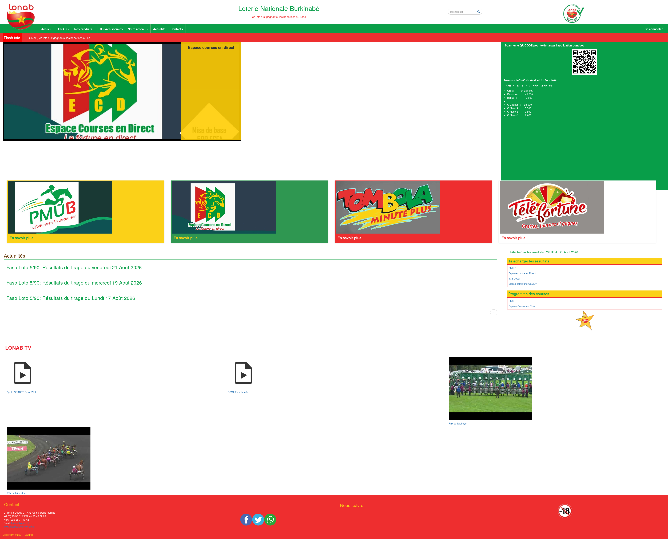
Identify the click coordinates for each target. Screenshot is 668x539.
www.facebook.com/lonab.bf (19, 526)
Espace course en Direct (522, 273)
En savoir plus (21, 237)
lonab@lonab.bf (20, 523)
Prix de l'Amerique (17, 493)
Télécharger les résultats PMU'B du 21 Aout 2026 (544, 252)
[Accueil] (22, 16)
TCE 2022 (514, 278)
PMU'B (512, 268)
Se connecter (654, 29)
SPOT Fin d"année (238, 392)
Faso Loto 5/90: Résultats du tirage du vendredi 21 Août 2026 (74, 267)
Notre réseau (137, 29)
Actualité (159, 29)
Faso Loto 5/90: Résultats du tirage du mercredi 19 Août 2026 (74, 282)
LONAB (62, 29)
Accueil (46, 29)
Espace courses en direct (211, 47)
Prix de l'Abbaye (458, 423)
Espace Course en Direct (522, 306)
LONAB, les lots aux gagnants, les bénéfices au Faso (52, 38)
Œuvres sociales (111, 29)
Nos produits (83, 29)
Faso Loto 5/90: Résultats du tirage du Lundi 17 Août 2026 (70, 297)
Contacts (176, 29)
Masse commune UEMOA (523, 283)
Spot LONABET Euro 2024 (21, 392)
